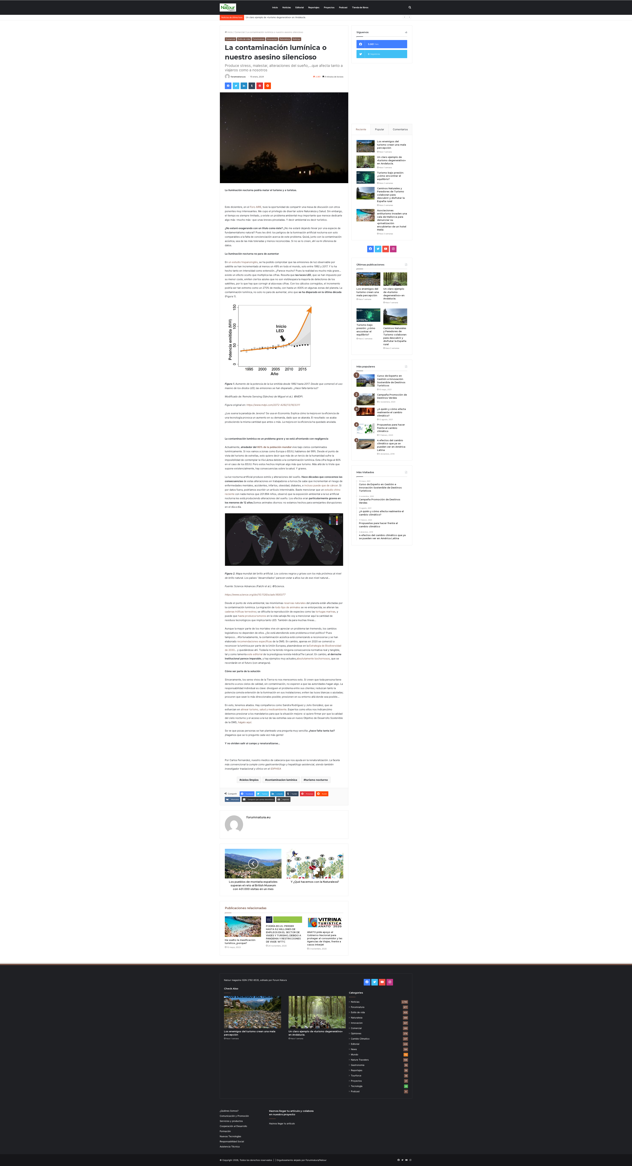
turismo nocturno (316, 779)
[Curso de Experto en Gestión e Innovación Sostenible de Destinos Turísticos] (365, 380)
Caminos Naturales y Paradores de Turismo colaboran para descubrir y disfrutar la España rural (391, 195)
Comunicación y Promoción (234, 1116)
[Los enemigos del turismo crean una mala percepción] (365, 146)
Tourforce (356, 1075)
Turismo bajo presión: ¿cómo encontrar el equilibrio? (273, 17)
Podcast (343, 7)
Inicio (275, 7)
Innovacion (272, 39)
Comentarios (400, 129)
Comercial (240, 32)
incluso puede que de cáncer (321, 485)
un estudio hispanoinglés (243, 262)
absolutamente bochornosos (313, 658)
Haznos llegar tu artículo (282, 1123)
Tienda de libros (360, 7)
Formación (225, 1131)
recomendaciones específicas (254, 641)
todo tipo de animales (287, 607)
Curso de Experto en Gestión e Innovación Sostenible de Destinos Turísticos (391, 380)
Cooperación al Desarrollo (233, 1126)
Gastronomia (357, 1065)
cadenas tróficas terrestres (240, 611)
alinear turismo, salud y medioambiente (264, 709)
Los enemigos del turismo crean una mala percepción (391, 144)
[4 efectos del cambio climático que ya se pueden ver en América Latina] (365, 444)
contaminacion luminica (282, 779)
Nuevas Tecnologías (230, 1136)
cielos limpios (250, 779)
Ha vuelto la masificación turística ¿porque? (240, 942)
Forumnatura (258, 39)
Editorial (299, 7)
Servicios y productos (231, 1121)
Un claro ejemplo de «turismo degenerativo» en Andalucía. (391, 160)
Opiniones (356, 1033)
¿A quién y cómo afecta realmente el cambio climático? (391, 412)
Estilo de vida (244, 39)
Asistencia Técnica (230, 1146)
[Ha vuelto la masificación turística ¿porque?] (243, 926)
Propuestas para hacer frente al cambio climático (391, 428)
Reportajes (313, 7)
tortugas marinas (325, 611)
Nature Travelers (360, 1059)
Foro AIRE (255, 206)
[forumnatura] (228, 7)
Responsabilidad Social (232, 1141)
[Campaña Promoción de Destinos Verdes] (365, 399)
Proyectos (329, 7)
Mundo (354, 1054)
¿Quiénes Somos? (229, 1111)
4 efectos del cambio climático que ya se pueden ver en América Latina (391, 445)
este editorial (255, 654)
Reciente (361, 129)
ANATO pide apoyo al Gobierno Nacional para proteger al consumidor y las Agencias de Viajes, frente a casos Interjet (324, 938)
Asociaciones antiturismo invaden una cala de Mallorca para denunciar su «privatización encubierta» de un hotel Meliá (392, 220)
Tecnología (356, 1086)
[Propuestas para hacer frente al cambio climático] (365, 428)
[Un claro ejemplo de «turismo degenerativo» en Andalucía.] (365, 162)
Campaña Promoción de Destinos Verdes (392, 396)
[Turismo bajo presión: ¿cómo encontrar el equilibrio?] (365, 177)
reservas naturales (295, 603)
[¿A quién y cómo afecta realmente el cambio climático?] (365, 412)
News (354, 1049)
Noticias (286, 7)
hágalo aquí (244, 722)
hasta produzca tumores (252, 615)
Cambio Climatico (360, 1038)
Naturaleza (285, 39)
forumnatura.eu (238, 76)
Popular (379, 129)
